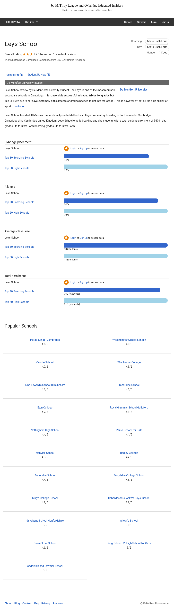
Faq (36, 603)
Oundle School (45, 362)
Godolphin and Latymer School (45, 566)
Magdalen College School (129, 475)
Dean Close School (45, 543)
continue (19, 106)
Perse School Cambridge (45, 339)
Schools (128, 21)
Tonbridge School (129, 385)
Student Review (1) (38, 74)
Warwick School (45, 453)
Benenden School (45, 475)
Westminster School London (129, 339)
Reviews (58, 603)
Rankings (29, 21)
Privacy (45, 603)
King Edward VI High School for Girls (129, 543)
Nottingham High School (45, 430)
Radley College (129, 453)
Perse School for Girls (129, 430)
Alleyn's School (129, 520)
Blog (17, 603)
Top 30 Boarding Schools (19, 157)
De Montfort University (133, 89)
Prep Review (12, 21)
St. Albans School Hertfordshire (45, 520)
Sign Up (165, 21)
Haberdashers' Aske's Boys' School (129, 498)
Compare (141, 21)
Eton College (45, 407)
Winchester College (129, 362)
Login (153, 21)
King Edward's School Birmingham (45, 385)
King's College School (45, 498)
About (8, 603)
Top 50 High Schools (17, 168)
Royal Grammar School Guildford (129, 407)
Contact (26, 603)
